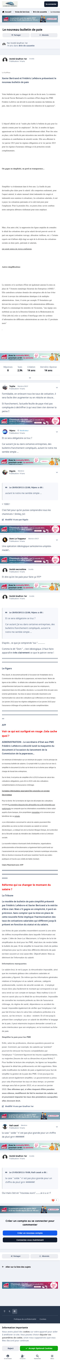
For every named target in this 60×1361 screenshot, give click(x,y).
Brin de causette (26, 45)
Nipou (12, 430)
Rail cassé (14, 1125)
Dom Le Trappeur (17, 538)
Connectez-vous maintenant (30, 1240)
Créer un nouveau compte (30, 1233)
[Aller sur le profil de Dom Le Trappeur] (5, 539)
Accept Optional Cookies (40, 1348)
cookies (26, 1331)
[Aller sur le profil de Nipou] (5, 431)
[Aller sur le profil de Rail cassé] (5, 1126)
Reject (11, 1348)
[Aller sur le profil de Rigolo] (5, 472)
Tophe (12, 386)
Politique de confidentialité (25, 1319)
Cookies (43, 1319)
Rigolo (12, 471)
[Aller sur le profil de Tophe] (5, 387)
